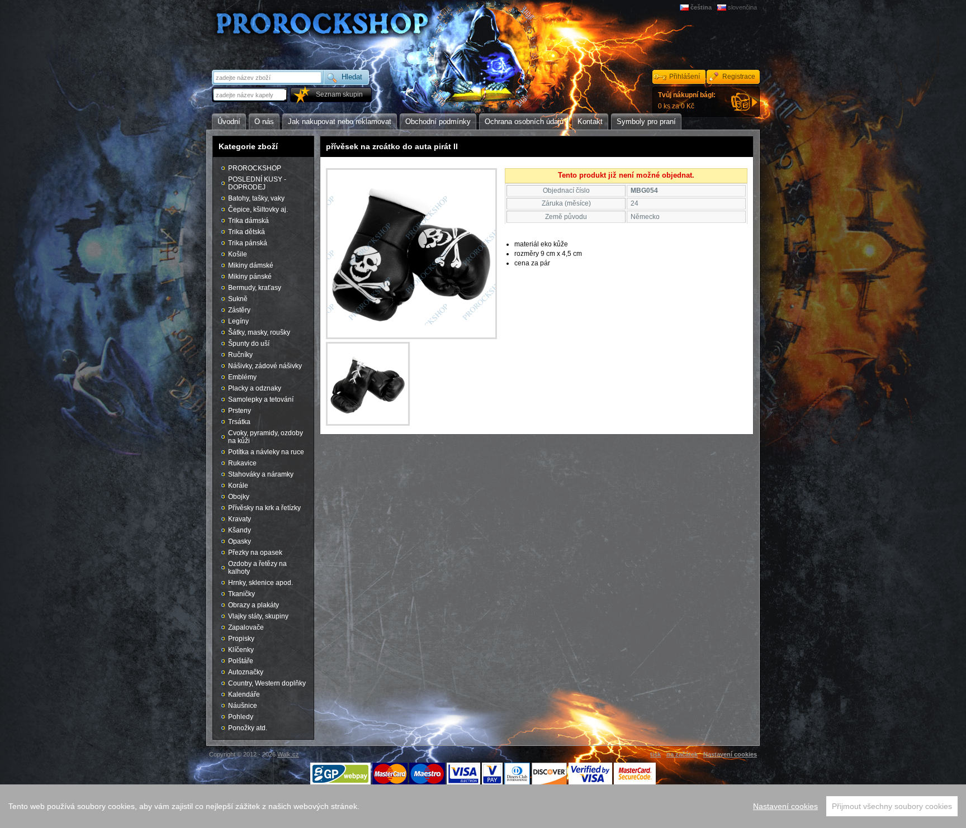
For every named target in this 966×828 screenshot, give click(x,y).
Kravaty (239, 519)
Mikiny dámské (250, 265)
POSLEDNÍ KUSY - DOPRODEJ (257, 183)
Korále (238, 485)
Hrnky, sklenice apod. (260, 583)
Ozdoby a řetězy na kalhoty (257, 567)
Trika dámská (248, 221)
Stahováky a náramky (260, 474)
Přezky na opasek (255, 552)
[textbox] (250, 94)
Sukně (238, 299)
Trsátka (239, 422)
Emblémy (242, 377)
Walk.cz (288, 754)
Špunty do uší (248, 344)
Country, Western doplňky (267, 683)
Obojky (238, 497)
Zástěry (239, 310)
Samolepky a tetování (260, 399)
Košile (237, 254)
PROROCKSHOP (254, 168)
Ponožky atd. (247, 728)
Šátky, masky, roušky (259, 332)
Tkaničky (241, 594)
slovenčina (742, 7)
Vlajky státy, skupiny (258, 616)
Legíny (238, 321)
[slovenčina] (722, 7)
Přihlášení (684, 76)
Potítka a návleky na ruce (266, 452)
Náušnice (242, 706)
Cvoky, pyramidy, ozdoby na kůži (265, 437)
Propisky (241, 639)
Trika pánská (247, 243)
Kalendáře (244, 694)
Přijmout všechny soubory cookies (892, 806)
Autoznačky (245, 672)
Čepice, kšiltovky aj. (258, 209)
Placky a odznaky (254, 388)
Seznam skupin (339, 94)
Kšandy (239, 530)
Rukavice (242, 463)
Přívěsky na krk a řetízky (264, 508)
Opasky (239, 541)
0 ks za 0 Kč (687, 100)
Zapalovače (246, 627)
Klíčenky (241, 650)
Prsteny (239, 411)
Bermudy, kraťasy (254, 288)
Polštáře (240, 661)
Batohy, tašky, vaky (256, 198)
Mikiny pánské (250, 276)
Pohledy (240, 717)
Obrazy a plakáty (253, 605)
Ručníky (240, 355)
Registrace (738, 76)
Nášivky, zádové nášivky (265, 366)
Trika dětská (246, 232)
